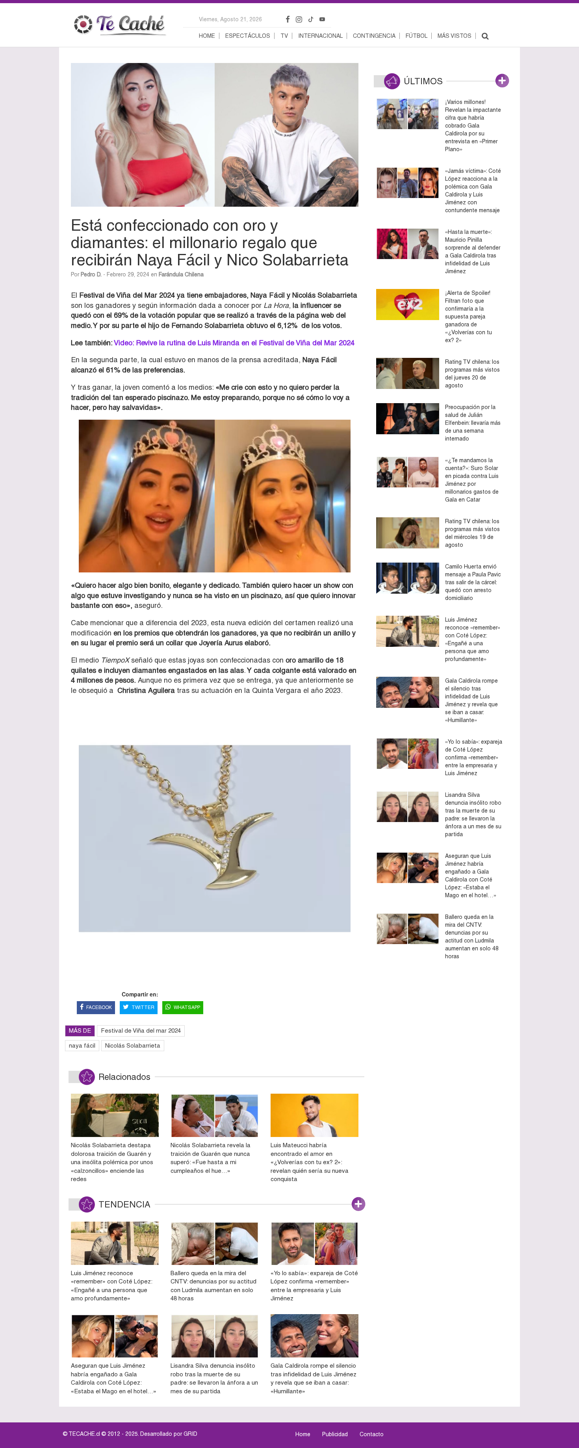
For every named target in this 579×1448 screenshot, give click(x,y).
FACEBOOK (99, 1007)
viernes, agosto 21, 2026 (230, 19)
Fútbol (416, 36)
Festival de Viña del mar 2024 (141, 1030)
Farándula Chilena (181, 274)
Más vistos (454, 36)
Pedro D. (91, 274)
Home (207, 36)
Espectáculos (247, 36)
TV (284, 36)
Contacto (372, 1434)
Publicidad (335, 1434)
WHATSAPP (187, 1007)
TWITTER (143, 1007)
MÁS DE (80, 1030)
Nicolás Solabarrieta (132, 1045)
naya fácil (82, 1045)
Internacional (320, 36)
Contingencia (374, 36)
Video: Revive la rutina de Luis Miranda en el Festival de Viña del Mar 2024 (234, 343)
